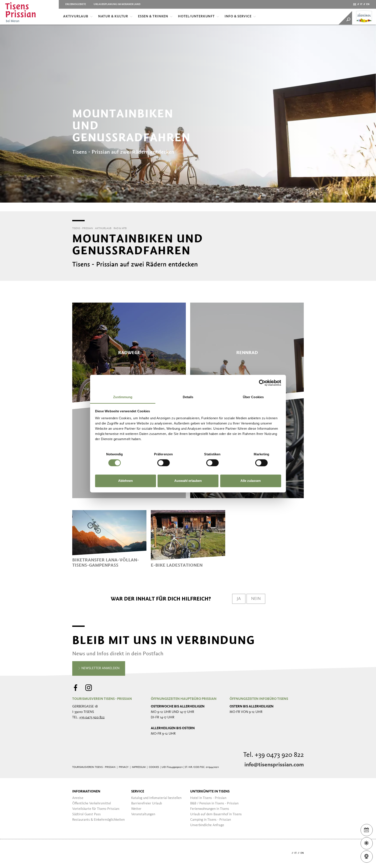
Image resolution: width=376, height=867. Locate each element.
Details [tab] (188, 397)
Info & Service (238, 16)
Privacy (124, 767)
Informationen (86, 791)
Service (137, 791)
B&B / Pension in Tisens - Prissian (214, 803)
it (361, 4)
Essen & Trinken (153, 16)
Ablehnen (125, 481)
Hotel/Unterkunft (196, 16)
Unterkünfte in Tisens (210, 791)
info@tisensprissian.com (274, 765)
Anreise (77, 798)
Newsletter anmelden (100, 668)
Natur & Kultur (113, 16)
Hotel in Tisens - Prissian (208, 798)
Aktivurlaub (75, 16)
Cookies (154, 767)
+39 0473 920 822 (92, 717)
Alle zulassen (250, 481)
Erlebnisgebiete (75, 4)
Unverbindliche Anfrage (207, 825)
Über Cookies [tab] (253, 397)
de (354, 4)
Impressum (139, 767)
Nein (256, 599)
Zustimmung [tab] (123, 397)
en (367, 4)
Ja (239, 599)
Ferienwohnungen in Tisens (209, 809)
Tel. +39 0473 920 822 (273, 755)
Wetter (136, 809)
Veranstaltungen (143, 814)
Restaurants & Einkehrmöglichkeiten (98, 820)
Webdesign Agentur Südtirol (77, 853)
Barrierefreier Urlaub (146, 803)
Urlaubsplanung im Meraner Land (117, 4)
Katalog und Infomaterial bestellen (156, 798)
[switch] (163, 462)
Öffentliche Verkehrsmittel (91, 803)
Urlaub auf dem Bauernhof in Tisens (216, 814)
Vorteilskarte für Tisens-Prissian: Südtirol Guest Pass (96, 811)
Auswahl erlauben (188, 481)
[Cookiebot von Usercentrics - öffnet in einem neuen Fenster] (262, 382)
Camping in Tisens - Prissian (210, 820)
